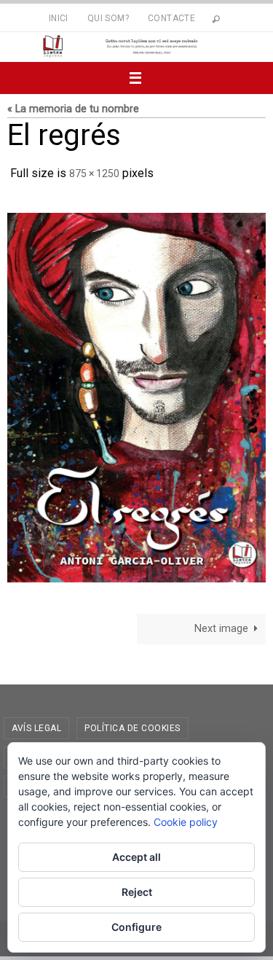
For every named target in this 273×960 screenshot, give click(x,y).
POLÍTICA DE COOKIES (132, 724)
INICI (58, 18)
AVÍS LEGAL (36, 724)
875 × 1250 (94, 172)
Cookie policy (186, 822)
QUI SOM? (108, 18)
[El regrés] (136, 393)
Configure (136, 927)
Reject (137, 892)
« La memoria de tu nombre (73, 109)
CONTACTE (171, 18)
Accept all (136, 857)
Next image (221, 624)
